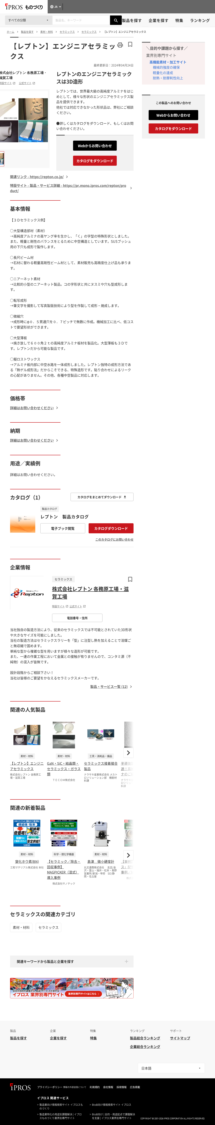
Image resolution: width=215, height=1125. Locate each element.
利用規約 (95, 1087)
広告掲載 (135, 1087)
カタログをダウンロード (94, 160)
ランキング (200, 20)
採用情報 (122, 1087)
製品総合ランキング (145, 1037)
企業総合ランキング (145, 1046)
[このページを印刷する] (120, 45)
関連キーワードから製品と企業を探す (45, 961)
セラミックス (48, 927)
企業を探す (159, 20)
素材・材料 (21, 927)
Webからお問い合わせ (95, 145)
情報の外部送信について (74, 1087)
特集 (179, 20)
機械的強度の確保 (166, 67)
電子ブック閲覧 (63, 528)
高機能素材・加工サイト (167, 61)
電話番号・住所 (77, 618)
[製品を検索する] (116, 20)
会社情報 (108, 1087)
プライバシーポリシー (49, 1087)
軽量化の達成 (163, 72)
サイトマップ (180, 1037)
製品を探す (132, 20)
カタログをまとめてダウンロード (99, 497)
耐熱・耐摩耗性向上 (168, 77)
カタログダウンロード (111, 528)
